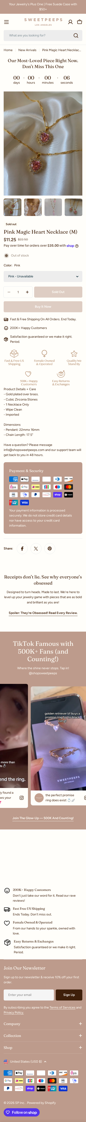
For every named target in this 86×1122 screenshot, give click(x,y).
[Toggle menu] (6, 22)
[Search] (76, 35)
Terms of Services (62, 1007)
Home (8, 50)
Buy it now (43, 307)
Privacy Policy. (14, 1012)
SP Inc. (20, 1103)
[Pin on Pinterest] (49, 548)
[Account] (70, 22)
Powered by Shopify (41, 1103)
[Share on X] (36, 548)
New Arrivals (27, 50)
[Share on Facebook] (22, 548)
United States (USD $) (26, 1062)
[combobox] (43, 35)
